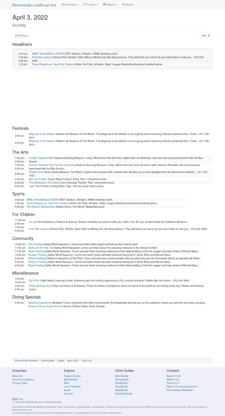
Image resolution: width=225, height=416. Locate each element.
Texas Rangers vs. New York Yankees (53, 64)
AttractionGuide (123, 393)
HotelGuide (121, 383)
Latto (32, 186)
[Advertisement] (112, 97)
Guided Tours (36, 172)
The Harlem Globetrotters (41, 206)
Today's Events (72, 376)
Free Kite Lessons (42, 57)
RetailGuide (121, 386)
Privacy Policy (20, 383)
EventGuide (47, 360)
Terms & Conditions (23, 379)
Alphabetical (70, 379)
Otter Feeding (36, 244)
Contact (91, 4)
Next (205, 35)
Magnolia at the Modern (42, 134)
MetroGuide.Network (26, 360)
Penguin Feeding (37, 254)
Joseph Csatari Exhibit (41, 158)
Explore (110, 4)
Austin (67, 390)
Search (129, 4)
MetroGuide (121, 376)
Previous (22, 35)
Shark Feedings (37, 258)
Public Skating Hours (40, 285)
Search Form (174, 376)
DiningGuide (122, 379)
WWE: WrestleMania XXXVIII (48, 53)
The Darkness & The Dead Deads (48, 182)
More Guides (68, 4)
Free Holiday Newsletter (180, 390)
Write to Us (173, 379)
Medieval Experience (40, 302)
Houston (68, 393)
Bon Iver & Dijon (38, 179)
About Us (17, 376)
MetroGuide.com (34, 402)
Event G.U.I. (173, 383)
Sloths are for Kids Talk (41, 247)
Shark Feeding (36, 251)
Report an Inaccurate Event (182, 386)
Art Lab (33, 221)
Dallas (60, 360)
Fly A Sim (34, 280)
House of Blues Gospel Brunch (45, 306)
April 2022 (73, 360)
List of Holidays (72, 386)
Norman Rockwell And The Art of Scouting (52, 165)
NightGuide (121, 390)
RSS (66, 383)
